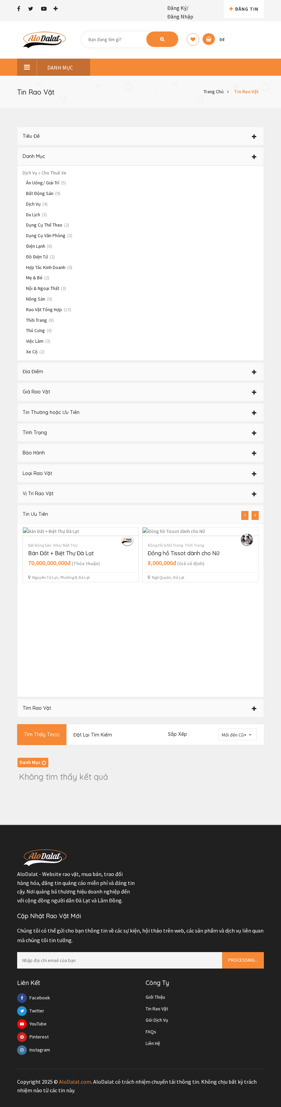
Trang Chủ (214, 91)
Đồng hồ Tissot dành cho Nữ (183, 553)
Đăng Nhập (180, 16)
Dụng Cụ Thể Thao (47, 225)
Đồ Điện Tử (40, 257)
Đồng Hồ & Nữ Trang (165, 545)
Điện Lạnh (39, 246)
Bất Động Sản (43, 193)
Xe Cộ (35, 352)
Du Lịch (36, 214)
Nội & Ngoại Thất (46, 288)
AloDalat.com (75, 1081)
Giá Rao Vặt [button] (36, 392)
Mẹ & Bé (37, 278)
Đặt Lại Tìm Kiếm (92, 735)
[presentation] (244, 515)
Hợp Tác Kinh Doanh (49, 267)
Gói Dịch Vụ (157, 1020)
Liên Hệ (153, 1043)
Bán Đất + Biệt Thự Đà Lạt (61, 553)
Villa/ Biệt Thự (65, 545)
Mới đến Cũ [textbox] (234, 735)
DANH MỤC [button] (60, 67)
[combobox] (238, 734)
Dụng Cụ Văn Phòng (49, 235)
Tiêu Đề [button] (31, 136)
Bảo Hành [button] (34, 453)
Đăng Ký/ (177, 7)
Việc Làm (38, 341)
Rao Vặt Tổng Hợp (48, 309)
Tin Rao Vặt (246, 91)
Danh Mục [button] (34, 156)
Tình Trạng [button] (35, 432)
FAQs (151, 1032)
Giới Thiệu (155, 997)
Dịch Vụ (37, 204)
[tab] (140, 136)
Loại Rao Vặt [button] (37, 473)
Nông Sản (39, 299)
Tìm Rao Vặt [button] (37, 708)
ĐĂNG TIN (246, 9)
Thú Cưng (39, 330)
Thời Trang (40, 320)
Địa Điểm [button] (33, 371)
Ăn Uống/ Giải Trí (46, 183)
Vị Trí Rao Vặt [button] (38, 493)
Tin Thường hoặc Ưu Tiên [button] (51, 412)
